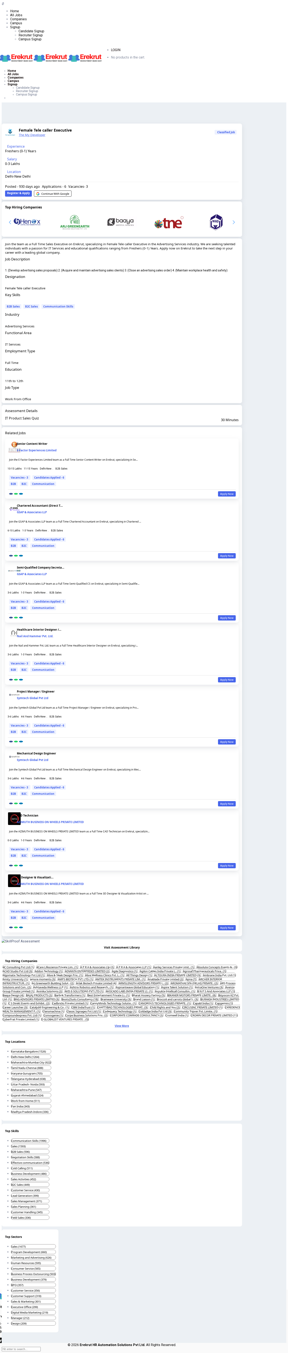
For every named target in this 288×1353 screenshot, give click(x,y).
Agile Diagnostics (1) (125, 971)
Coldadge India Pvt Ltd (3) (155, 1011)
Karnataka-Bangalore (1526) (28, 1051)
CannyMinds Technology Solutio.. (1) (113, 1003)
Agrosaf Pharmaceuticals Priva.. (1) (204, 971)
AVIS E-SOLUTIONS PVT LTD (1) (84, 991)
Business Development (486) (29, 1174)
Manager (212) (20, 1318)
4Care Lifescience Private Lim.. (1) (57, 967)
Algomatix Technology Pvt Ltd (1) (24, 975)
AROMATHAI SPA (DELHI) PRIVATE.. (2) (194, 983)
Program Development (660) (29, 1252)
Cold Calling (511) (22, 1168)
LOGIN (115, 50)
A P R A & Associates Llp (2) (97, 967)
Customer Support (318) (26, 1296)
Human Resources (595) (26, 1263)
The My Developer (32, 135)
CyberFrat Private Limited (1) (21, 1019)
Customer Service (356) (25, 1290)
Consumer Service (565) (25, 1268)
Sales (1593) (18, 1146)
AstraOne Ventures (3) (209, 987)
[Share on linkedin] (21, 494)
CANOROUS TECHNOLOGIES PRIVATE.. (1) (165, 1003)
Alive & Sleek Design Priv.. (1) (65, 975)
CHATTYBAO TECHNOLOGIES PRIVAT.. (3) (122, 1007)
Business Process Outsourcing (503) (33, 1274)
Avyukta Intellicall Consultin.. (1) (175, 991)
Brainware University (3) (116, 999)
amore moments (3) (43, 979)
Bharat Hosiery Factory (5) (148, 995)
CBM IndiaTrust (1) (83, 1007)
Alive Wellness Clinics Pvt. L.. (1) (104, 975)
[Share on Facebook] (11, 494)
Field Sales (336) (21, 1218)
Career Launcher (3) (15, 1007)
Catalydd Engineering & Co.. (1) (49, 1007)
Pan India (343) (20, 1106)
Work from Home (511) (25, 1101)
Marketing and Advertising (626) (31, 1257)
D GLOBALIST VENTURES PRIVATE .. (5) (65, 1019)
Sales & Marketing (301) (26, 1301)
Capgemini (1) (224, 1003)
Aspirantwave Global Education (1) (137, 987)
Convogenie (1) (53, 1015)
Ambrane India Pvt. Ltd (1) (219, 975)
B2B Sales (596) (20, 1152)
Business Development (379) (29, 1279)
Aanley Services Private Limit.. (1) (174, 967)
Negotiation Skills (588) (25, 1157)
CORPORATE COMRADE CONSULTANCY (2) (136, 1015)
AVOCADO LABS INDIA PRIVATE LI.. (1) (129, 991)
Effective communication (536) (30, 1163)
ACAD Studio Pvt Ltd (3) (18, 971)
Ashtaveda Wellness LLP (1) (50, 987)
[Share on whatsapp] (16, 494)
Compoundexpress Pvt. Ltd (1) (22, 1015)
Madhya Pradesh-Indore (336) (29, 1112)
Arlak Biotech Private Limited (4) (96, 983)
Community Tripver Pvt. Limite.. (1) (195, 1011)
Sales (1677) (18, 1246)
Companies (18, 19)
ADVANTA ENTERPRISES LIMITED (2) (87, 971)
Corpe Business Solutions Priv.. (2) (86, 1015)
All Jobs (16, 15)
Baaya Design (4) (13, 995)
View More (122, 1026)
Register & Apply (18, 193)
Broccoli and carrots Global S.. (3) (177, 999)
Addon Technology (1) (49, 971)
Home (14, 11)
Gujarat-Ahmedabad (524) (27, 1095)
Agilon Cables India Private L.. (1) (160, 971)
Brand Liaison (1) (144, 999)
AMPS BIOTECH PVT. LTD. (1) (75, 979)
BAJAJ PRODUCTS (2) (39, 995)
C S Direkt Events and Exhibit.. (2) (29, 1003)
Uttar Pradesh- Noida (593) (28, 1084)
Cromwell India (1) (177, 1015)
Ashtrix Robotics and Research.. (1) (92, 987)
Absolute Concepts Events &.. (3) (217, 967)
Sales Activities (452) (23, 1179)
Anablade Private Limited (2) (166, 979)
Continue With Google (55, 194)
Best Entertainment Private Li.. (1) (108, 995)
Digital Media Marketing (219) (29, 1312)
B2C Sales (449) (20, 1185)
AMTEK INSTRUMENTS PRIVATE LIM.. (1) (121, 979)
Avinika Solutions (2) (50, 991)
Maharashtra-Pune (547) (26, 1090)
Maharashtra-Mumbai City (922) (31, 1062)
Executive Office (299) (24, 1307)
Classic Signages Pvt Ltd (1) (84, 1011)
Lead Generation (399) (25, 1196)
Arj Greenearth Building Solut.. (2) (53, 983)
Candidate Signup (31, 31)
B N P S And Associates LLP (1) (216, 991)
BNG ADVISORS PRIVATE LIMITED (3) (36, 999)
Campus (16, 23)
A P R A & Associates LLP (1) (133, 967)
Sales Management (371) (26, 1201)
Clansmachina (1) (54, 1011)
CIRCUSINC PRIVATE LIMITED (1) (202, 1007)
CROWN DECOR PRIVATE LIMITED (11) (214, 1015)
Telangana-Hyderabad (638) (28, 1079)
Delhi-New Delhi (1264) (25, 1057)
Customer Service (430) (25, 1190)
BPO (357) (17, 1285)
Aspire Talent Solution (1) (177, 987)
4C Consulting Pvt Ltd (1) (18, 967)
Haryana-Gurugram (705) (27, 1073)
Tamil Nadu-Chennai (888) (27, 1068)
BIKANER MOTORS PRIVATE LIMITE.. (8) (191, 995)
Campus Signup (30, 39)
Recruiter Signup (31, 35)
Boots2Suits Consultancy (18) (80, 999)
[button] (234, 222)
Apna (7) (191, 979)
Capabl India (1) (203, 1003)
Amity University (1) (15, 979)
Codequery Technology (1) (120, 1011)
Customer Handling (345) (27, 1212)
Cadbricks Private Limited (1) (70, 1003)
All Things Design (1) (139, 975)
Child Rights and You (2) (165, 1007)
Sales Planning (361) (23, 1207)
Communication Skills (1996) (28, 1141)
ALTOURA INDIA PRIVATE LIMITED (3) (177, 975)
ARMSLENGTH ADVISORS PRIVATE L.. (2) (144, 983)
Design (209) (19, 1323)
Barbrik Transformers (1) (70, 995)
